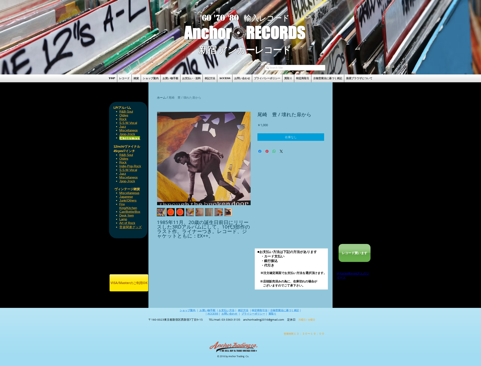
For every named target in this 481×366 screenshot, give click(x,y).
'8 (231, 18)
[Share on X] (281, 151)
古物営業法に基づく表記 (284, 310)
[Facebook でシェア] (260, 151)
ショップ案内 (188, 310)
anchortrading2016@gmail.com (263, 319)
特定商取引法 (260, 310)
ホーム (161, 97)
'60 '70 (214, 18)
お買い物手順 (207, 310)
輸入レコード (267, 18)
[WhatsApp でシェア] (274, 151)
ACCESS (212, 313)
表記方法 (243, 310)
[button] (152, 62)
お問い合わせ (230, 313)
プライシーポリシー (253, 313)
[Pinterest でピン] (267, 151)
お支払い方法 (226, 310)
